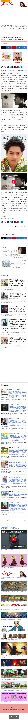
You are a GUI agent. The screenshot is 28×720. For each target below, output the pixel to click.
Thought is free (22, 709)
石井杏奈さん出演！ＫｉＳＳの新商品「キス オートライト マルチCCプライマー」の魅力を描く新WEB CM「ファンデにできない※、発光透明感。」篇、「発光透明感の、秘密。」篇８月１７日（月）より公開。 (13, 423)
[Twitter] (3, 47)
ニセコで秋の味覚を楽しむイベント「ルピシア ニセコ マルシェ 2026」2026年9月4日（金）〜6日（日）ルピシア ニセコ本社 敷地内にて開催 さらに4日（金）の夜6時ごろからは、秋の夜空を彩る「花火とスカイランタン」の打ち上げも (14, 394)
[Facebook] (8, 47)
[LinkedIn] (19, 47)
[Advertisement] (14, 16)
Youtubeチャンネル (5, 526)
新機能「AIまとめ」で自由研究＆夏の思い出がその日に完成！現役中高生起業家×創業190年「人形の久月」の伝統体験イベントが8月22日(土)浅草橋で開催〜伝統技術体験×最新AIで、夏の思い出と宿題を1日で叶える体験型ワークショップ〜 (14, 466)
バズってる (23, 226)
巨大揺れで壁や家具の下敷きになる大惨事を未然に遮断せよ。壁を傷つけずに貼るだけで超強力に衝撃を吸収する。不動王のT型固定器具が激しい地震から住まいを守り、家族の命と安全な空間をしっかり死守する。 (14, 481)
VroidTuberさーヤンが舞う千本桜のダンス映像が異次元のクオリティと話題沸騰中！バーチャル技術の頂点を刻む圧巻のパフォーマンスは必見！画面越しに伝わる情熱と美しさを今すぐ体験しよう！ (18, 409)
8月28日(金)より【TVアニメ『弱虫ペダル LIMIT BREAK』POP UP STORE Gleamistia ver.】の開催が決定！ (18, 494)
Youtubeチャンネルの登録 (7, 549)
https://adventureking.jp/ (7, 218)
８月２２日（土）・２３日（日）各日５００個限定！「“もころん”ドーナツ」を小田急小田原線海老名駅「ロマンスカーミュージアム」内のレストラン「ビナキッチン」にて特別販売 (17, 438)
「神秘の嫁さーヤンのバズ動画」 (8, 527)
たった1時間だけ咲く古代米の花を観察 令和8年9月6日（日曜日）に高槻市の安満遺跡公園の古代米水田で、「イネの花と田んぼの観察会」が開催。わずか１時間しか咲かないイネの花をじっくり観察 (18, 451)
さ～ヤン (24, 229)
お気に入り (18, 226)
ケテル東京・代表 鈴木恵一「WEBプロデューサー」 (13, 609)
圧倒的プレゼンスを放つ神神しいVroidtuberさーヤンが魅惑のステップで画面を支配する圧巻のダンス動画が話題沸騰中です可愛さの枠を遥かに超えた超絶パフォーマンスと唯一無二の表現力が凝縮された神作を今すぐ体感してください (14, 507)
